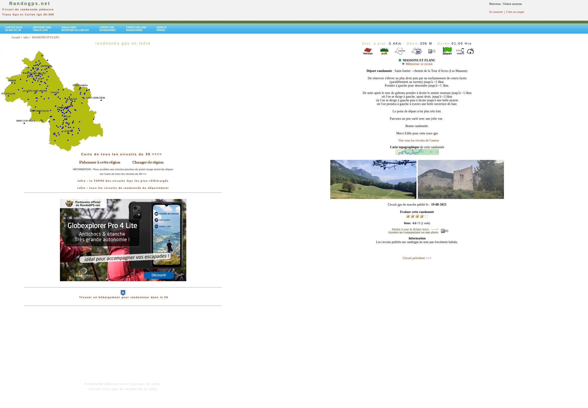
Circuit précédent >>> (417, 258)
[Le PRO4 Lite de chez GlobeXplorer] (123, 284)
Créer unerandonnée (107, 28)
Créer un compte (515, 12)
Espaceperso (162, 28)
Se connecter (496, 12)
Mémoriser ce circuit (419, 64)
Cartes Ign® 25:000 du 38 (14, 28)
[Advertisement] (123, 346)
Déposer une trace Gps (42, 28)
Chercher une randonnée (136, 28)
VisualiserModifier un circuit (75, 28)
